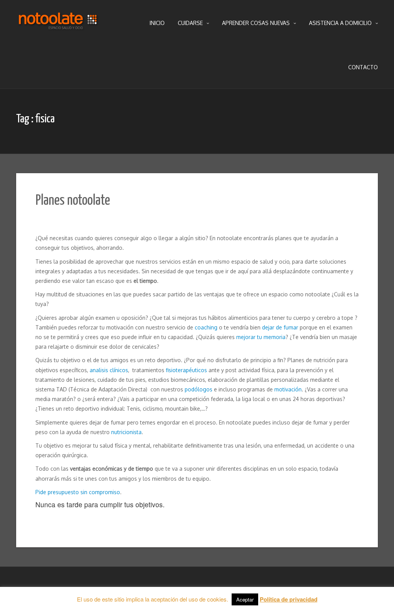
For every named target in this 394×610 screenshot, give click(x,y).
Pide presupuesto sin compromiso (77, 492)
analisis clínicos (109, 370)
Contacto (363, 67)
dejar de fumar (280, 327)
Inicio (157, 23)
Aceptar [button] (245, 599)
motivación (288, 389)
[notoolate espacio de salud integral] (58, 23)
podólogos (198, 389)
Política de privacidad (288, 599)
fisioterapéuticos (186, 370)
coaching (206, 327)
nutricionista (126, 432)
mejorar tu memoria (260, 337)
